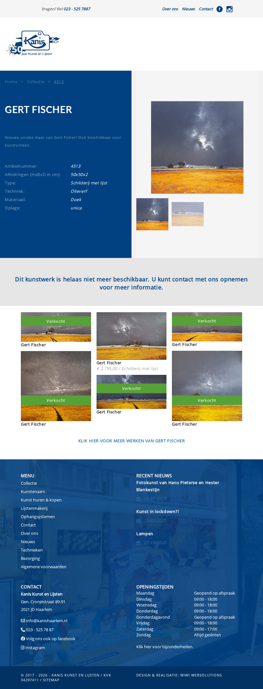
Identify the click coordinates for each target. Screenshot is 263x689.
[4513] (197, 147)
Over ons (170, 8)
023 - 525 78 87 (40, 629)
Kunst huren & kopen (41, 500)
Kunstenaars (33, 491)
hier (147, 646)
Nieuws (188, 8)
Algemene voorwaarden (43, 567)
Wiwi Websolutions (201, 675)
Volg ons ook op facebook (50, 638)
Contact (206, 8)
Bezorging (30, 558)
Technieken (32, 550)
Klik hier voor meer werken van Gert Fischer (131, 441)
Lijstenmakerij (34, 508)
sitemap (51, 679)
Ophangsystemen (38, 516)
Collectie (29, 483)
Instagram (35, 647)
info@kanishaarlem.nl (46, 620)
